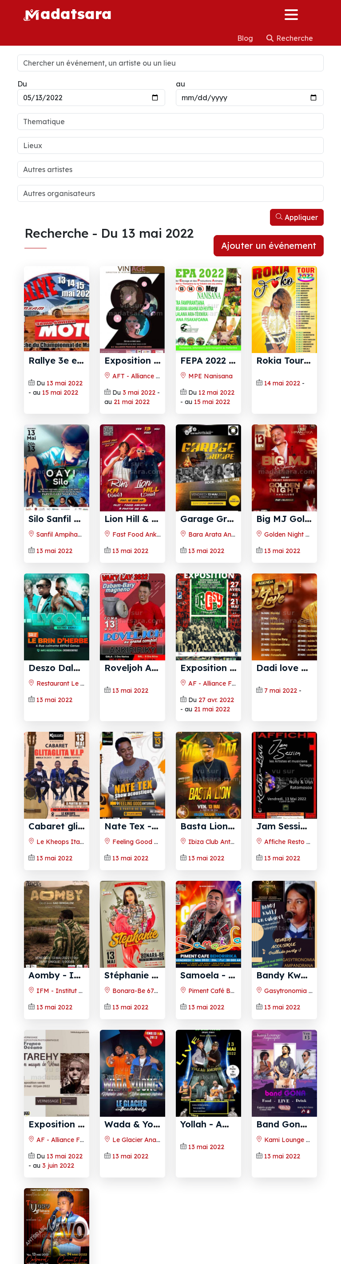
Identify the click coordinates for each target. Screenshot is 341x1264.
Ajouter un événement (268, 245)
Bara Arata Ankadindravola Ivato (237, 534)
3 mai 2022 (139, 392)
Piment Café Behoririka (221, 991)
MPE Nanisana (209, 376)
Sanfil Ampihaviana (64, 534)
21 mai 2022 (132, 402)
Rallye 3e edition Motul (79, 360)
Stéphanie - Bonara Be (154, 975)
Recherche (293, 38)
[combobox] (170, 121)
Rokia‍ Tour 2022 (291, 360)
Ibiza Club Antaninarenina (225, 842)
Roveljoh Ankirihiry (145, 667)
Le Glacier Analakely (142, 1140)
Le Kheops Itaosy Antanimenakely (87, 842)
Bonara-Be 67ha (136, 991)
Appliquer (300, 217)
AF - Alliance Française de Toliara (237, 683)
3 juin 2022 (58, 1166)
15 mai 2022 (60, 392)
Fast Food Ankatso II (144, 534)
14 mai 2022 (282, 383)
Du (22, 83)
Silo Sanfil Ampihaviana (80, 518)
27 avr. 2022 (216, 700)
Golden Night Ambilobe (298, 534)
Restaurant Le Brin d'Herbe (76, 683)
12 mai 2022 (216, 392)
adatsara (76, 13)
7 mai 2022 (280, 691)
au (180, 83)
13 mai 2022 (65, 383)
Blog (246, 38)
